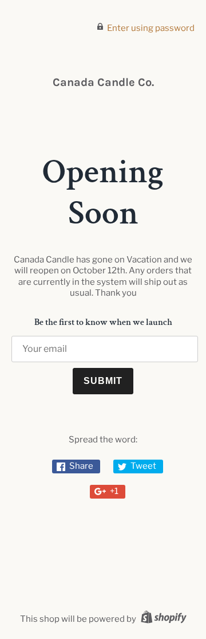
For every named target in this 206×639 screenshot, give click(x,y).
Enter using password (151, 28)
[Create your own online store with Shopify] (162, 619)
